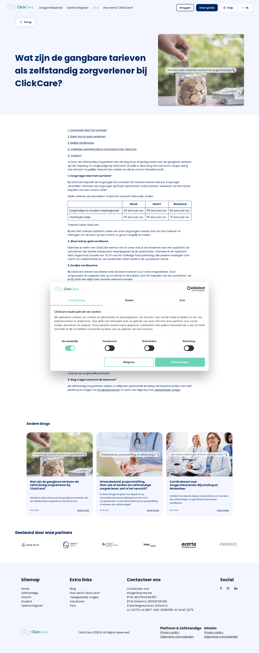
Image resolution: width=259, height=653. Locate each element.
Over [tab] (182, 300)
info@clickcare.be (108, 390)
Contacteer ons (138, 589)
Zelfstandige (29, 593)
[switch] (110, 348)
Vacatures (77, 601)
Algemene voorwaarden (177, 637)
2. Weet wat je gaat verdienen (87, 136)
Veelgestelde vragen (84, 597)
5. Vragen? (74, 155)
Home (25, 589)
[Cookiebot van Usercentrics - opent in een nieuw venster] (189, 288)
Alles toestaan (180, 362)
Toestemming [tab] (76, 300)
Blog (96, 8)
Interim (26, 597)
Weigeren (129, 362)
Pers (73, 606)
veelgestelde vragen (167, 390)
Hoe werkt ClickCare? (118, 8)
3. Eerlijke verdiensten (81, 143)
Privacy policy (169, 632)
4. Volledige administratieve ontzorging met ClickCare (102, 149)
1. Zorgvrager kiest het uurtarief (87, 130)
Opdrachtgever (78, 8)
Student (26, 601)
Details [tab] (129, 300)
